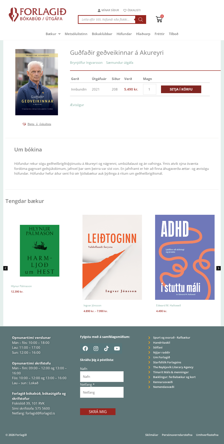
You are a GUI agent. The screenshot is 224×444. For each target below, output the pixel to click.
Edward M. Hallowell (168, 305)
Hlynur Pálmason (21, 286)
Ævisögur (77, 105)
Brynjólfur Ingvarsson (86, 62)
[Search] (140, 19)
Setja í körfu (181, 89)
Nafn (83, 368)
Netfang (87, 384)
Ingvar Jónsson (92, 305)
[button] (36, 124)
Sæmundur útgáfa (119, 62)
